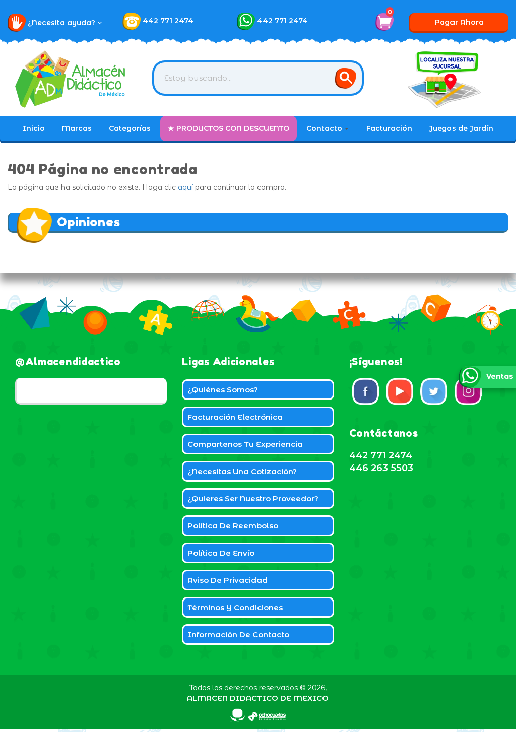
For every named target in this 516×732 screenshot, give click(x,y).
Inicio (34, 128)
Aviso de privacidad (227, 580)
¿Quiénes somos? (222, 389)
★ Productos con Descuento (228, 128)
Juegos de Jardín (461, 128)
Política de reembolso (232, 525)
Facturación (389, 128)
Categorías (130, 128)
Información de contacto (238, 634)
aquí (185, 187)
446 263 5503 (381, 468)
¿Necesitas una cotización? (242, 471)
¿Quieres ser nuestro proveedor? (252, 498)
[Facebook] (365, 391)
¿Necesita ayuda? (62, 22)
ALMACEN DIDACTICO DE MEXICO (258, 698)
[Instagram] (468, 391)
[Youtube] (399, 391)
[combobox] (258, 78)
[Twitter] (433, 391)
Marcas (77, 128)
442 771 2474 (168, 20)
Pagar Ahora (459, 22)
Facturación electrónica (235, 417)
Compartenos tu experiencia (245, 444)
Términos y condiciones (235, 607)
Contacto (325, 128)
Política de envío (220, 553)
